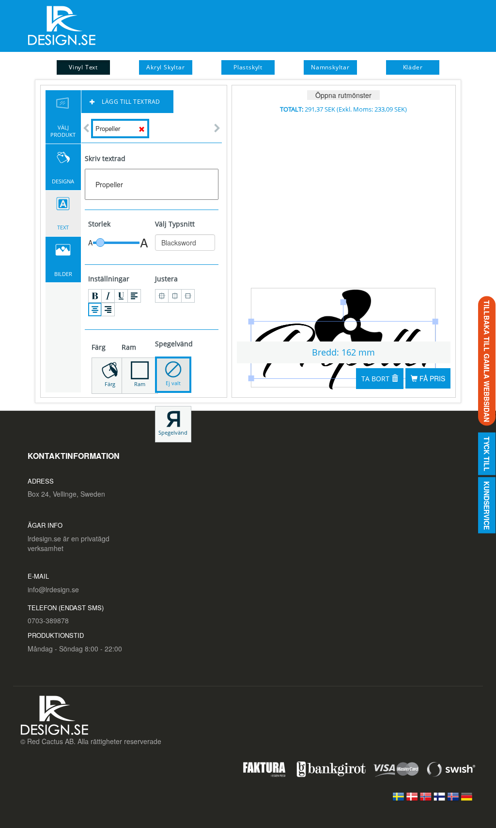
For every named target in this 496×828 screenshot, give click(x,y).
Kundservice (487, 505)
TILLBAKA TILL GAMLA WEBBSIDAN (487, 361)
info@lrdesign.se (53, 589)
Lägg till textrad (130, 101)
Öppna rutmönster (343, 95)
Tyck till (487, 453)
